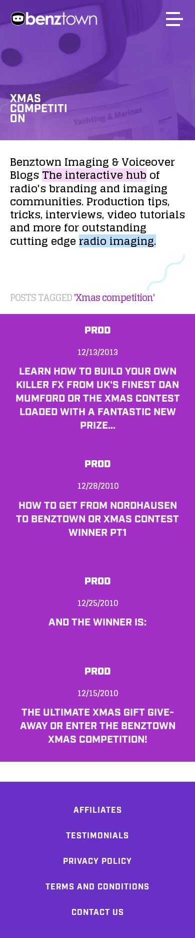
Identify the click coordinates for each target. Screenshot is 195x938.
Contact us (98, 912)
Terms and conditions (98, 887)
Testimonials (97, 836)
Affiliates (98, 810)
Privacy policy (97, 861)
